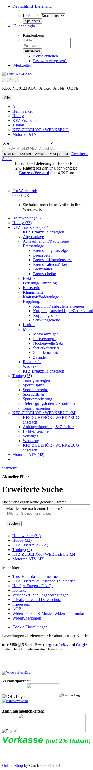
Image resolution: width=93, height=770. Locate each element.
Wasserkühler (34, 366)
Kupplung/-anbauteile (40, 301)
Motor (28, 329)
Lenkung (30, 325)
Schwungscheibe (47, 320)
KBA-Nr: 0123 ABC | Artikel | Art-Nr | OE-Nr (36, 154)
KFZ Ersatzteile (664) (30, 227)
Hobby (18, 116)
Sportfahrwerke (35, 389)
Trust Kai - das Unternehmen (36, 576)
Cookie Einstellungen (30, 627)
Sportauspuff (33, 385)
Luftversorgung (45, 338)
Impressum (21, 604)
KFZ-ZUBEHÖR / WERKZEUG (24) (44, 413)
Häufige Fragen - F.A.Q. (32, 585)
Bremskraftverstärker (50, 264)
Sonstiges (30, 436)
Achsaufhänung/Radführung (46, 241)
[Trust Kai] (17, 74)
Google (81, 645)
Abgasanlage (33, 236)
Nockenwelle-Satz (48, 343)
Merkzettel (21, 65)
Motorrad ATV (24, 134)
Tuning (18, 125)
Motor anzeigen (46, 334)
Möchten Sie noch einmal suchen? (34, 508)
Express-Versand (34, 173)
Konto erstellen (45, 56)
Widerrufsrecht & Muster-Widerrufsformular (48, 613)
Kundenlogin (23, 26)
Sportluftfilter (33, 394)
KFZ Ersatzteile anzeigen (43, 232)
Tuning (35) (22, 376)
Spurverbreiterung (37, 399)
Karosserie (31, 287)
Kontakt (19, 590)
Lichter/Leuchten (37, 431)
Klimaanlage (33, 292)
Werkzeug (31, 440)
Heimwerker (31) (26, 218)
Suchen (14, 524)
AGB (16, 609)
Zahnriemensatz (46, 352)
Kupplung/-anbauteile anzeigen (58, 306)
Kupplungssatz (45, 315)
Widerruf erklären (26, 618)
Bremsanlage (33, 246)
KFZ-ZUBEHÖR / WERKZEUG (40, 130)
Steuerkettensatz (46, 348)
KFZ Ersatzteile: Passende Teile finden (44, 581)
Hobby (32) (22, 223)
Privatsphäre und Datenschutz (36, 599)
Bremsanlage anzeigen (51, 250)
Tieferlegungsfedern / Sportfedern (50, 403)
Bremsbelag (42, 255)
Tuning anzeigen (36, 380)
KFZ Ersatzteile (25, 120)
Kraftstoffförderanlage (41, 297)
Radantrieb (32, 362)
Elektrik (29, 278)
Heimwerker (22, 111)
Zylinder (40, 357)
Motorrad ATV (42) (28, 454)
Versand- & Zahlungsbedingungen (40, 595)
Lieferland (31, 15)
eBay (64, 645)
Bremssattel (42, 269)
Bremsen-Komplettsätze (52, 260)
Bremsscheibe (44, 274)
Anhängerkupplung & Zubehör (48, 427)
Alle (15, 106)
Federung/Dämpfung (40, 283)
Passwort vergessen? (50, 60)
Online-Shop (12, 765)
